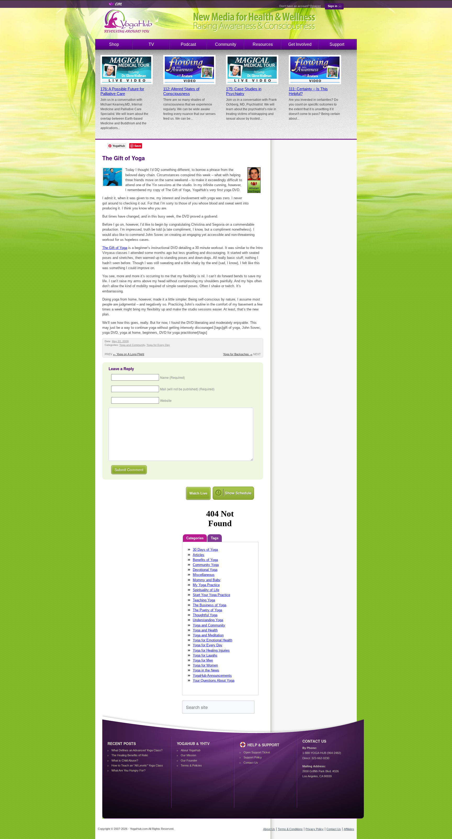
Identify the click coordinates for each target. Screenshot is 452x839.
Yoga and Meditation (208, 635)
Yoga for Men (203, 660)
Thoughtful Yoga (205, 615)
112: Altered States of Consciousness (181, 91)
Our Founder (189, 760)
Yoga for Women (205, 665)
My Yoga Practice (206, 585)
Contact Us (251, 762)
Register (315, 6)
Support (337, 44)
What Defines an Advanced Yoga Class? (136, 750)
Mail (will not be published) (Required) (187, 389)
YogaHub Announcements (212, 675)
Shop (114, 44)
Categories (195, 538)
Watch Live (198, 493)
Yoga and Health (205, 630)
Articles (198, 555)
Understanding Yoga (208, 620)
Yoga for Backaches (237, 354)
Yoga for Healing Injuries (211, 650)
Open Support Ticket (257, 752)
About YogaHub (190, 750)
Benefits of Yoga (205, 560)
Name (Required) (172, 377)
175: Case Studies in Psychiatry (243, 91)
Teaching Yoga (204, 600)
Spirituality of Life (206, 590)
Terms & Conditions (290, 829)
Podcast (188, 44)
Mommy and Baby (207, 580)
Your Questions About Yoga (213, 680)
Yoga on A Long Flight (128, 354)
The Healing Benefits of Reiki (129, 755)
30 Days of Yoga (205, 550)
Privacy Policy (315, 829)
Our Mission (188, 755)
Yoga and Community (132, 344)
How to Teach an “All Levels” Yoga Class (137, 765)
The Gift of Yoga (114, 248)
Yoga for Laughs (205, 655)
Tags (214, 538)
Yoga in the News (206, 670)
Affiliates (349, 829)
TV (151, 44)
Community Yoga (206, 565)
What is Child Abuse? (124, 760)
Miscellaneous (203, 575)
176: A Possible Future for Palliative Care (122, 91)
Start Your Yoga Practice (211, 595)
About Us (269, 829)
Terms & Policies (191, 765)
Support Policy (253, 757)
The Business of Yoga (209, 605)
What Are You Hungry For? (128, 770)
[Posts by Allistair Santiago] (254, 194)
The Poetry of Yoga (207, 610)
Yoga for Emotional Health (212, 640)
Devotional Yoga (205, 570)
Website (166, 400)
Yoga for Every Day (158, 344)
